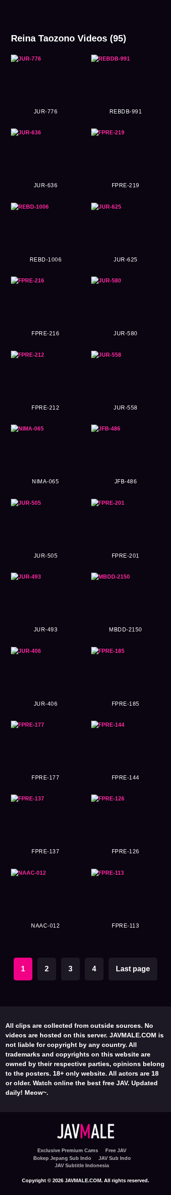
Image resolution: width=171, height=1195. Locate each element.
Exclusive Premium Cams (67, 1150)
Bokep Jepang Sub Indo (62, 1158)
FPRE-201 (126, 556)
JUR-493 (46, 629)
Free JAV (115, 1150)
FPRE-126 (126, 851)
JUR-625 (126, 259)
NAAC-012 (45, 926)
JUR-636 (46, 185)
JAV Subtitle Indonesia (82, 1165)
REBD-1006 (46, 259)
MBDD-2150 (125, 629)
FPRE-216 (45, 333)
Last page (133, 969)
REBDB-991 (125, 111)
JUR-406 (46, 704)
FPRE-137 (45, 851)
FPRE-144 (126, 777)
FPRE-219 (126, 185)
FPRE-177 (45, 777)
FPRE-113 (125, 926)
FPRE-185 (126, 704)
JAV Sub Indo (114, 1158)
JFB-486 (125, 481)
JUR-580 (126, 333)
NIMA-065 (45, 481)
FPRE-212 (45, 408)
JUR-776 (46, 111)
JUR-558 (126, 408)
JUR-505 (46, 556)
